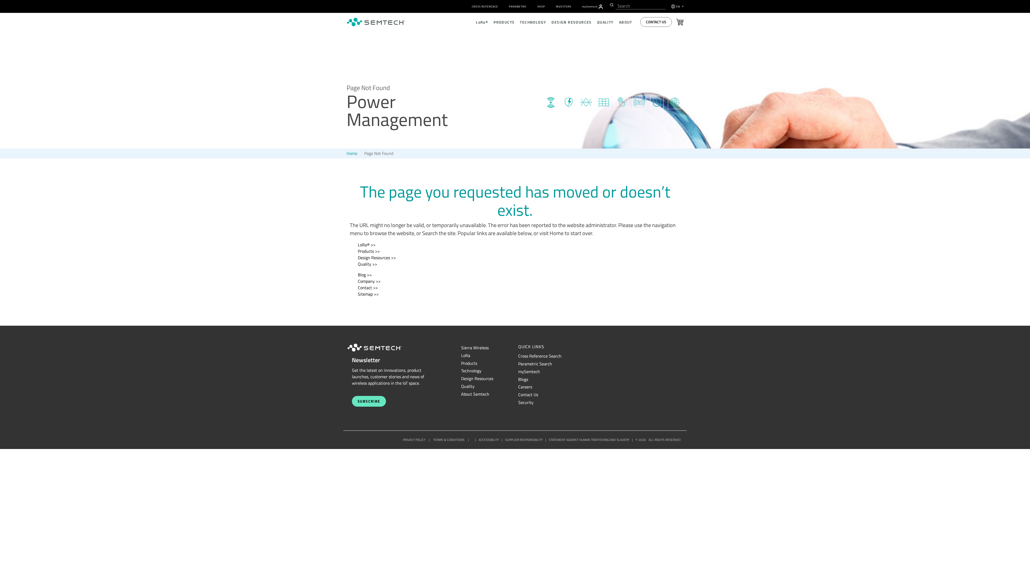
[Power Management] (657, 101)
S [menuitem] (590, 7)
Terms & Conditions (449, 439)
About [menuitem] (625, 22)
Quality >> (367, 264)
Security (526, 402)
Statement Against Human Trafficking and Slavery (589, 439)
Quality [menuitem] (605, 22)
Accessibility (489, 439)
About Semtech (475, 394)
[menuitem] (601, 6)
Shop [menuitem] (541, 7)
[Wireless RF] (550, 101)
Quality (467, 386)
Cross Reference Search (539, 356)
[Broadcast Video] (639, 101)
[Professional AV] (603, 101)
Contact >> (368, 287)
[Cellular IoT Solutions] (674, 101)
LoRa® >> (367, 245)
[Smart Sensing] (621, 101)
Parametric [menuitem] (518, 7)
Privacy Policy (414, 439)
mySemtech (529, 371)
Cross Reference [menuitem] (485, 7)
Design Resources (477, 378)
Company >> (369, 281)
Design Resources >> (377, 257)
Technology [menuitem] (533, 22)
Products (469, 363)
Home (352, 153)
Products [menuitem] (504, 22)
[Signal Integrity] (586, 101)
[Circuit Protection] (568, 101)
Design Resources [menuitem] (571, 22)
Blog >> (365, 275)
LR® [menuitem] (482, 22)
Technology (471, 371)
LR (465, 355)
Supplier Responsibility (524, 439)
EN (678, 7)
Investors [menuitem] (563, 7)
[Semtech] (380, 352)
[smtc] (376, 22)
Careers (525, 387)
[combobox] (641, 6)
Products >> (369, 251)
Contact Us (656, 22)
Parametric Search (535, 364)
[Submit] (611, 5)
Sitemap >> (368, 294)
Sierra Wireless (475, 347)
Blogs (523, 379)
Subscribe (369, 401)
